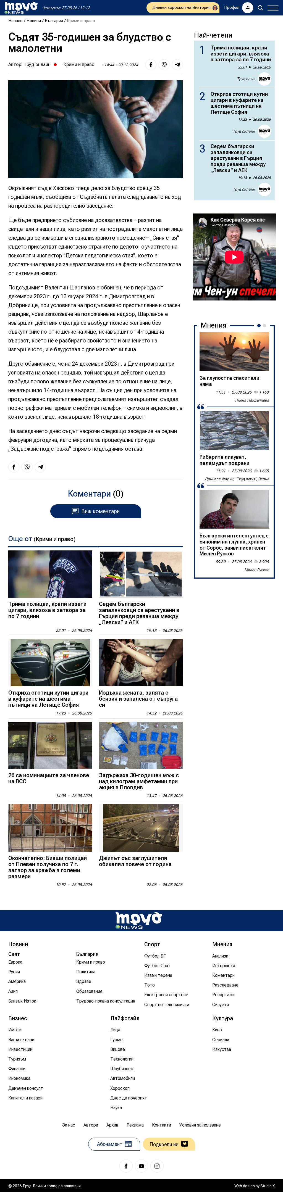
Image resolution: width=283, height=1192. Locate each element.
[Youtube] (141, 1166)
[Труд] (139, 920)
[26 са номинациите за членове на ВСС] (50, 745)
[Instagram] (157, 1166)
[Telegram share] (177, 64)
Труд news (246, 79)
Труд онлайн (37, 64)
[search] (260, 7)
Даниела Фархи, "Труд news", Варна (237, 479)
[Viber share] (164, 64)
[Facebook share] (150, 64)
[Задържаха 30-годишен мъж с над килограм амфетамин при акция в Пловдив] (141, 745)
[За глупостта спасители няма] (234, 351)
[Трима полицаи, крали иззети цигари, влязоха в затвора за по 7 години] (50, 574)
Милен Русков (256, 570)
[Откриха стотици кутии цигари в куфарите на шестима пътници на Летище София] (50, 662)
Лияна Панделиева (252, 400)
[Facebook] (126, 1166)
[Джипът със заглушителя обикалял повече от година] (141, 827)
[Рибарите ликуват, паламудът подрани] (234, 430)
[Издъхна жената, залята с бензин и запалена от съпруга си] (141, 662)
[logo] (21, 8)
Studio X (267, 1186)
